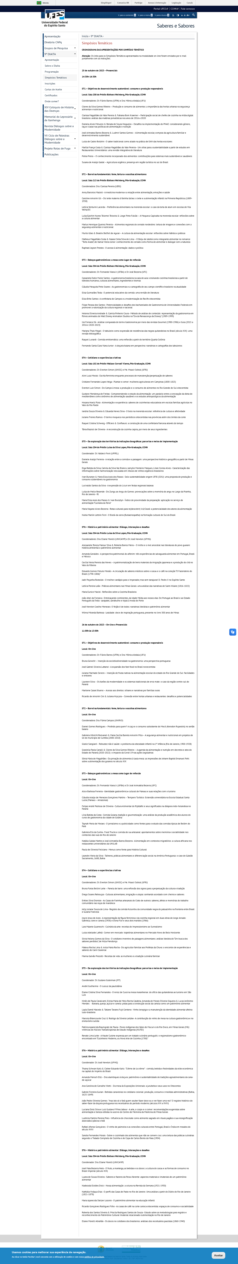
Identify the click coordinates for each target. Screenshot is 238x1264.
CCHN (175, 8)
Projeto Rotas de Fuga (57, 148)
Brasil (46, 3)
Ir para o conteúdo (127, 15)
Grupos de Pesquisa (56, 48)
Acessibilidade (173, 15)
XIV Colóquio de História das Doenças (59, 108)
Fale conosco (188, 8)
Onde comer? (52, 101)
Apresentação (52, 36)
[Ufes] (55, 17)
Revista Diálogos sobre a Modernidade (59, 127)
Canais (190, 2)
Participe (138, 2)
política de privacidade (94, 1256)
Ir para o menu (145, 15)
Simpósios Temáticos (56, 77)
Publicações (51, 154)
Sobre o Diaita (52, 65)
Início (85, 36)
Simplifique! (106, 2)
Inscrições (50, 83)
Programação (52, 71)
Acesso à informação (157, 2)
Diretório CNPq (53, 42)
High (177, 15)
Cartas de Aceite (53, 89)
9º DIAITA (96, 36)
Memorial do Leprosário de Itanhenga (58, 118)
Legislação (176, 2)
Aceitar (218, 1255)
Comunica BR (123, 2)
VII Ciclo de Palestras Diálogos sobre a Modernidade (56, 139)
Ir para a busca (162, 15)
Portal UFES (161, 8)
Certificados (51, 95)
